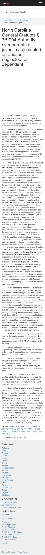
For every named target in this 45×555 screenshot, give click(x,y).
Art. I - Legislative (9, 524)
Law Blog (5, 543)
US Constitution (8, 518)
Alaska (4, 450)
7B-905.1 (6, 431)
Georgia (5, 460)
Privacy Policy (22, 552)
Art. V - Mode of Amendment (13, 534)
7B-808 (34, 426)
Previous (13, 426)
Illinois (4, 463)
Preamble (6, 522)
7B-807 (27, 426)
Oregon (5, 485)
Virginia (5, 492)
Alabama (5, 448)
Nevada (5, 472)
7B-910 (35, 431)
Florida (4, 458)
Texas (4, 490)
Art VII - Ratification (9, 539)
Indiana (5, 465)
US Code (5, 514)
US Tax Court (7, 505)
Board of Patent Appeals (11, 507)
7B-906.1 (14, 431)
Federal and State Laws (18, 20)
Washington (6, 495)
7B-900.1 (9, 429)
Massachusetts (8, 468)
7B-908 (22, 431)
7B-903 (24, 429)
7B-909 (28, 431)
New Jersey (6, 475)
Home (4, 20)
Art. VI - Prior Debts (9, 537)
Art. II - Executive (8, 527)
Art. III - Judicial (8, 529)
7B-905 (37, 429)
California (5, 455)
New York (5, 477)
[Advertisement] (22, 90)
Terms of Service (8, 552)
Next (8, 433)
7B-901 (17, 429)
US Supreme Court (9, 502)
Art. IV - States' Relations (12, 532)
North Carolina (7, 480)
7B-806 (21, 426)
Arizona (5, 453)
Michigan (5, 470)
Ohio (4, 482)
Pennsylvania (7, 487)
